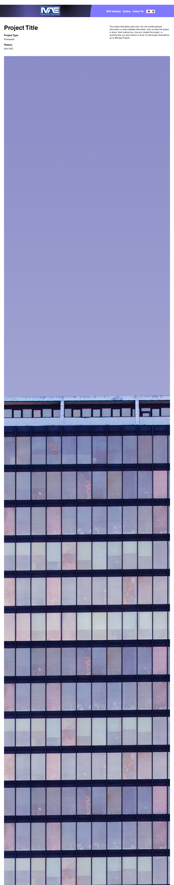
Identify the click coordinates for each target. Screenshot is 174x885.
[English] (153, 11)
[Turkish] (148, 11)
